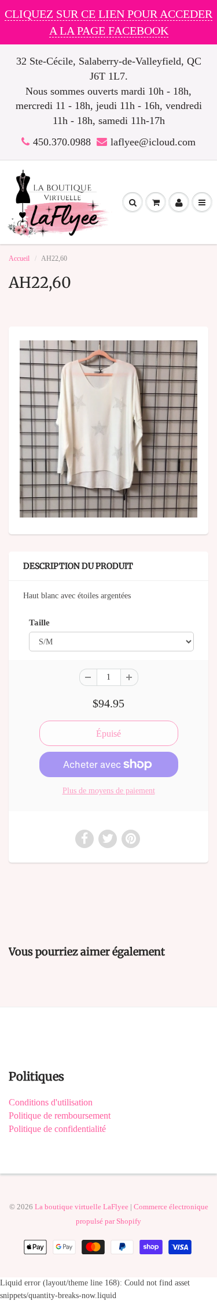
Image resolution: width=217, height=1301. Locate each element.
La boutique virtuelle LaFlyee (81, 1206)
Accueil (19, 258)
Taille (39, 622)
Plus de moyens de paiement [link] (108, 790)
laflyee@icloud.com (153, 142)
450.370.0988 (62, 142)
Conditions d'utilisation (51, 1102)
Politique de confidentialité (57, 1129)
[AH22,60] (108, 429)
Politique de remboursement (60, 1115)
